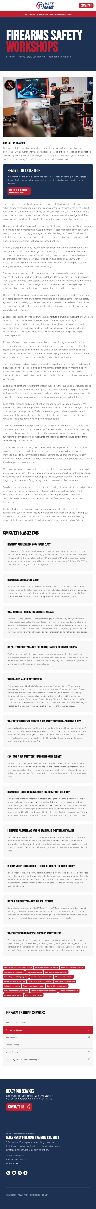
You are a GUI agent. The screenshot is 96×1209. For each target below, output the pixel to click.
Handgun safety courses (13, 995)
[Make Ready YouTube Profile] (14, 1173)
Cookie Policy (35, 1195)
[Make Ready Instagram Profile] (20, 1173)
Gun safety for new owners (14, 972)
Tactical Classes (12, 1045)
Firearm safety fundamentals (41, 977)
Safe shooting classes (12, 986)
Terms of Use (11, 1195)
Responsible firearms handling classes (18, 967)
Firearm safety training (33, 995)
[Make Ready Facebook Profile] (25, 1173)
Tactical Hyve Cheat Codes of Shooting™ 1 (23, 1059)
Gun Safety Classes (14, 1030)
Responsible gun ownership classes (43, 991)
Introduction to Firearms (16, 1022)
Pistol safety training (34, 972)
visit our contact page (17, 1098)
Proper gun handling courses (14, 981)
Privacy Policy (23, 1195)
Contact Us (86, 5)
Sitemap (45, 1195)
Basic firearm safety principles (72, 967)
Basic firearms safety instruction (16, 991)
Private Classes (12, 1037)
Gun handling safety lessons (57, 986)
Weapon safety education (69, 991)
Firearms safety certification (33, 986)
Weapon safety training (63, 977)
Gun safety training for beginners (40, 981)
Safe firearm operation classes (56, 972)
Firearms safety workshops (65, 981)
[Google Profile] (8, 1173)
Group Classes (12, 1052)
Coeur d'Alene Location (16, 1156)
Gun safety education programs (16, 977)
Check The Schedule (19, 191)
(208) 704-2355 (42, 1095)
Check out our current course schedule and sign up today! (48, 14)
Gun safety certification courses (46, 967)
